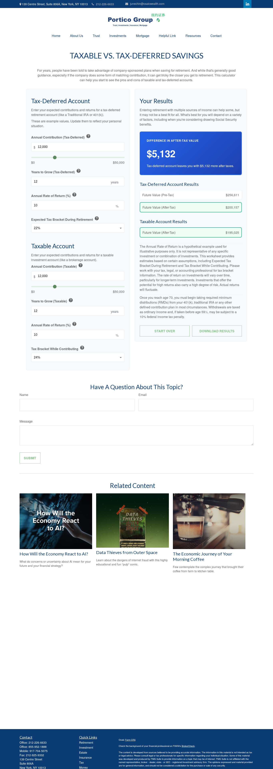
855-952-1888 (38, 747)
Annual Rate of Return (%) (54, 195)
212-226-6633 (105, 4)
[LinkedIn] (247, 4)
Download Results (216, 331)
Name (24, 394)
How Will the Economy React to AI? (54, 553)
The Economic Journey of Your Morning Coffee (202, 556)
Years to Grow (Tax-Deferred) (56, 171)
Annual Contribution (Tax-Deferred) (61, 137)
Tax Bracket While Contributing (58, 348)
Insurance (85, 757)
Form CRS (130, 739)
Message (26, 421)
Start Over (164, 331)
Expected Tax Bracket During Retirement (65, 219)
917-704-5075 (39, 751)
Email (142, 394)
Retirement (86, 742)
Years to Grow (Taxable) (52, 300)
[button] (56, 35)
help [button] (88, 136)
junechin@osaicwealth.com (147, 4)
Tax (81, 762)
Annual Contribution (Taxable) (57, 266)
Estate (83, 752)
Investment (86, 747)
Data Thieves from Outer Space (126, 552)
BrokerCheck (188, 745)
